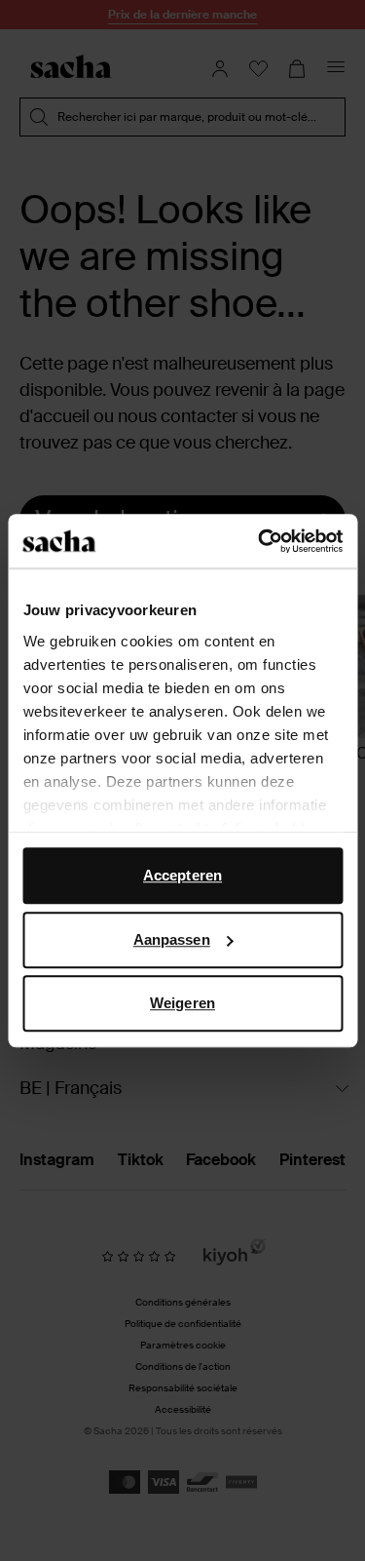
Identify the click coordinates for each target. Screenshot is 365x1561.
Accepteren (182, 875)
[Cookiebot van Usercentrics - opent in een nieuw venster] (260, 541)
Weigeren (182, 1003)
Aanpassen (171, 939)
